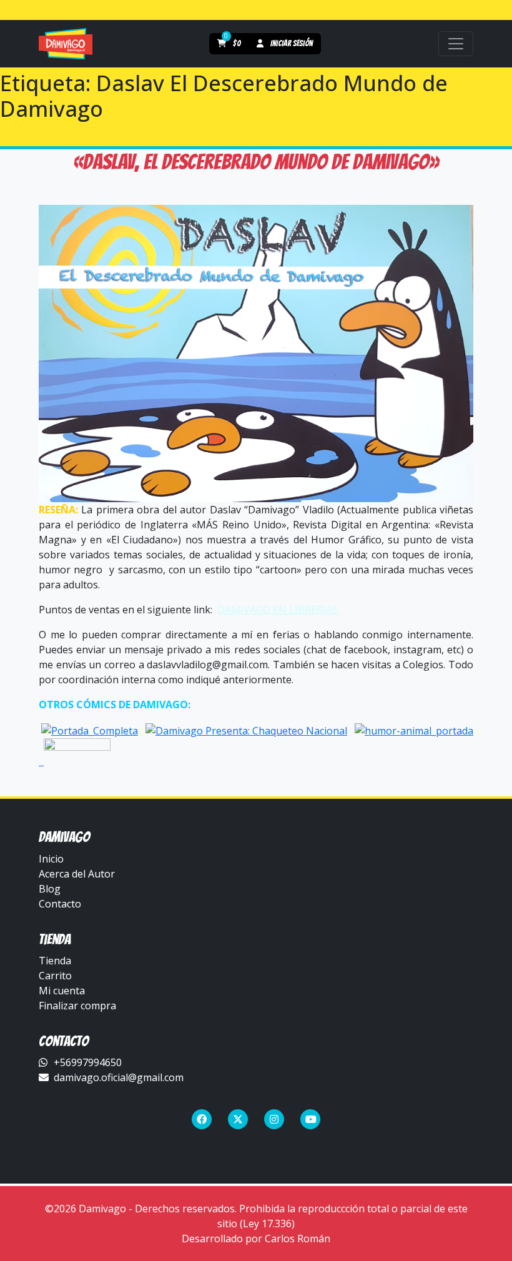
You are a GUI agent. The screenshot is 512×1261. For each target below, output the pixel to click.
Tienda (55, 960)
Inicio (51, 859)
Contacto (60, 904)
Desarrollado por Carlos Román (256, 1238)
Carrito (55, 975)
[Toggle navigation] (455, 43)
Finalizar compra (77, 1005)
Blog (50, 889)
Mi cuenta (62, 990)
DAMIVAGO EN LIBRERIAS (278, 609)
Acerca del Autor (77, 874)
